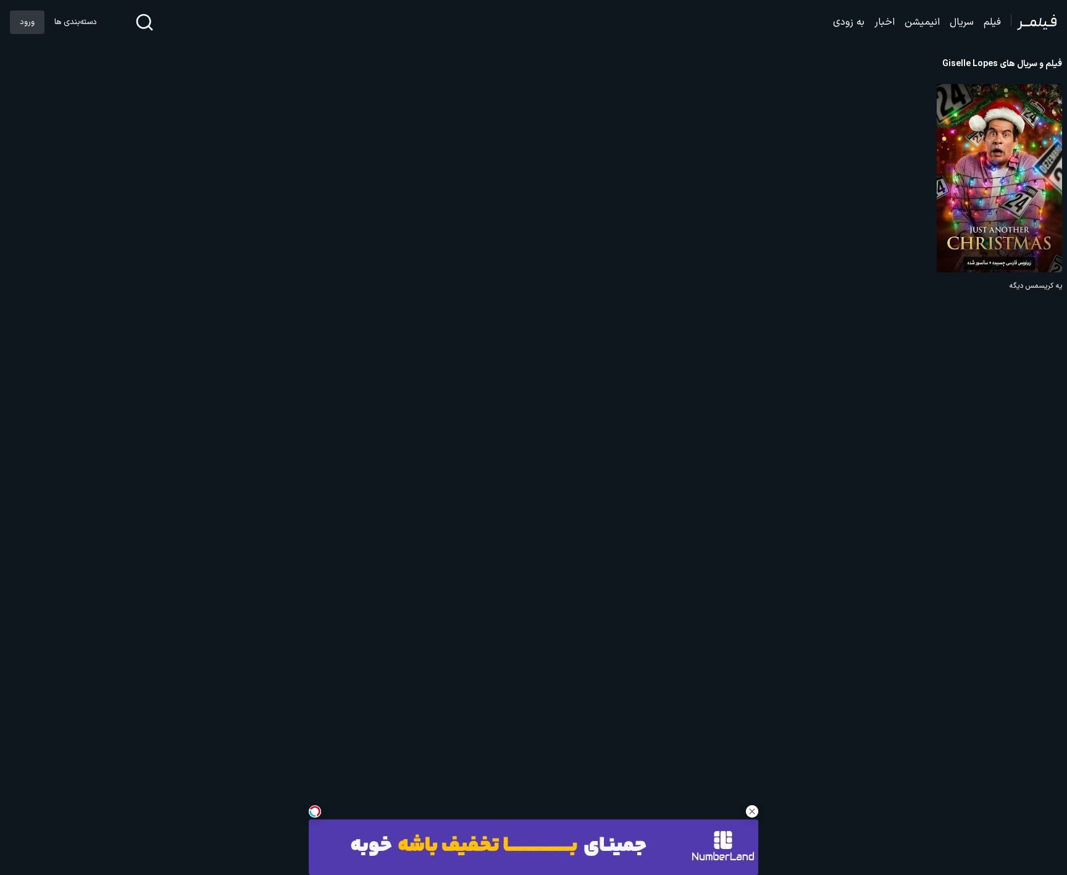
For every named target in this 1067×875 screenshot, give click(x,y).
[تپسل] (315, 811)
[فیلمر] (1034, 22)
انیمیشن (922, 22)
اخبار (884, 22)
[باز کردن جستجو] (144, 22)
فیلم (992, 22)
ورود (27, 22)
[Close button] (752, 811)
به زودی (848, 22)
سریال (962, 22)
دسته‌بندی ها (75, 22)
